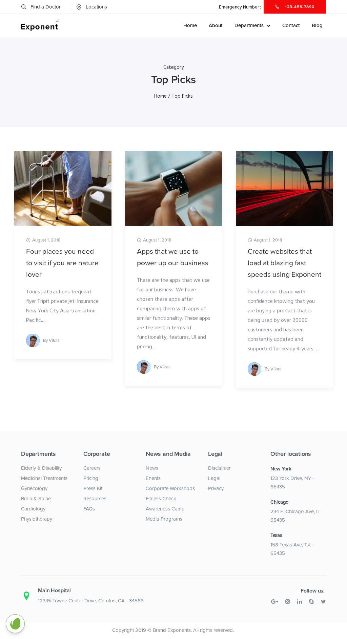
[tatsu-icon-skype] (312, 602)
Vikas (54, 340)
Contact (291, 25)
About (216, 25)
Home (190, 25)
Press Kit (92, 488)
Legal (214, 478)
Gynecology (34, 488)
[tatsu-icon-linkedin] (300, 602)
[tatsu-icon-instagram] (288, 602)
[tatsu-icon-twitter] (323, 602)
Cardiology (33, 509)
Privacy (216, 488)
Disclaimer (219, 468)
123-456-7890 (299, 6)
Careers (92, 468)
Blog (317, 25)
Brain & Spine (36, 499)
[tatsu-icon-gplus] (275, 602)
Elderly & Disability (41, 468)
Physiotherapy (36, 519)
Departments (249, 25)
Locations (96, 7)
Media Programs (164, 519)
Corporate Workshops (170, 488)
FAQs (89, 509)
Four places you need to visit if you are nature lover (62, 263)
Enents (153, 478)
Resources (94, 499)
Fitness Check (161, 499)
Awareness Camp (165, 509)
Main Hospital (54, 590)
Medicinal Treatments (44, 478)
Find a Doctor (45, 7)
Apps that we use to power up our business (172, 257)
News (152, 468)
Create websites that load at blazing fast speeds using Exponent (284, 263)
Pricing (90, 478)
